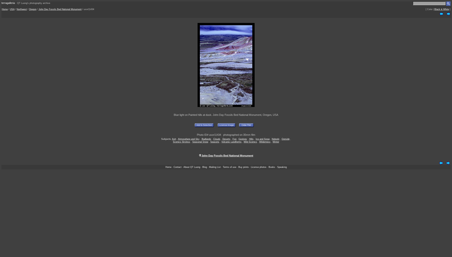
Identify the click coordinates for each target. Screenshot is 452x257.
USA (12, 9)
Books (272, 167)
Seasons (214, 142)
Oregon (32, 9)
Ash (174, 139)
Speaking (282, 167)
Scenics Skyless (181, 142)
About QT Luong (191, 167)
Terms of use (229, 167)
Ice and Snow (263, 139)
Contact (178, 167)
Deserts (226, 139)
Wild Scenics (250, 142)
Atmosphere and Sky (189, 139)
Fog (234, 139)
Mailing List (215, 167)
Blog (204, 167)
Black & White (441, 9)
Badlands (206, 139)
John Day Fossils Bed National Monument (60, 9)
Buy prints (243, 167)
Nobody (275, 139)
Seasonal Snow (200, 142)
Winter (276, 142)
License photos (258, 167)
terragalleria (8, 2)
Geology (243, 139)
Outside (286, 139)
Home (5, 9)
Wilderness (264, 142)
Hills (251, 139)
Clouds (216, 139)
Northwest (22, 9)
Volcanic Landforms (231, 142)
